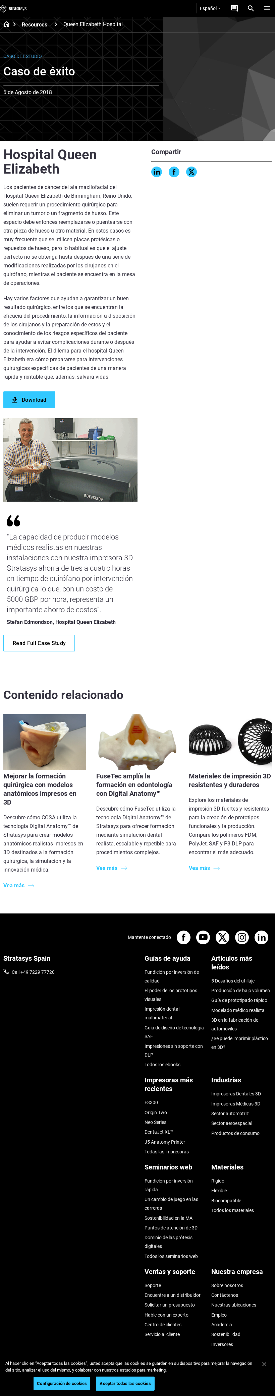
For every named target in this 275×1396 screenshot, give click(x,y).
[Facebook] (174, 172)
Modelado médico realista (238, 1010)
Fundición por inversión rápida (169, 1185)
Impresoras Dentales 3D (236, 1093)
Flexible (219, 1190)
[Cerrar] (264, 1364)
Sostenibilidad (225, 1334)
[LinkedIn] (156, 172)
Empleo (219, 1315)
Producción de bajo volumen (240, 990)
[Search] (251, 8)
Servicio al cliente (162, 1334)
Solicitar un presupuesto (170, 1305)
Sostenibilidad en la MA (168, 1218)
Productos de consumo (235, 1133)
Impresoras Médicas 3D (235, 1103)
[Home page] (4, 24)
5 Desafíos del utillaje (233, 980)
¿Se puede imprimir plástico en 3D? (239, 1043)
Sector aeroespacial (231, 1123)
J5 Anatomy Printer (165, 1142)
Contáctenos (224, 1295)
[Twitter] (191, 172)
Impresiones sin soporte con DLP (174, 1050)
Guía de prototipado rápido (239, 1000)
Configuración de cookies (62, 1383)
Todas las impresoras (167, 1151)
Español (208, 8)
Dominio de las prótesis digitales (168, 1242)
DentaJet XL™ (159, 1132)
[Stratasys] (13, 8)
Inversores (222, 1344)
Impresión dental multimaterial (162, 1013)
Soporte (153, 1285)
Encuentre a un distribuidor (173, 1295)
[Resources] (56, 24)
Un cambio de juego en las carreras (171, 1204)
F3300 (151, 1102)
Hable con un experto (166, 1315)
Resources (34, 24)
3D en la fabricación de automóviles (234, 1024)
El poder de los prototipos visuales (171, 995)
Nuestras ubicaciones (233, 1305)
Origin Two (156, 1112)
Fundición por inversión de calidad (172, 976)
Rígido (217, 1181)
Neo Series (155, 1122)
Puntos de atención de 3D (171, 1227)
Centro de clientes (163, 1324)
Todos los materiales (232, 1210)
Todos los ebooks (162, 1064)
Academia (221, 1324)
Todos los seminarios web (171, 1256)
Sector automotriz (230, 1113)
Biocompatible (226, 1200)
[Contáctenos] (234, 8)
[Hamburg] (267, 8)
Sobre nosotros (227, 1285)
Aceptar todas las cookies (125, 1383)
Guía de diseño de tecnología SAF (174, 1032)
